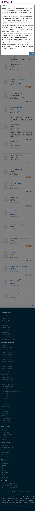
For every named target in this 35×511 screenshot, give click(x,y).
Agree (31, 53)
